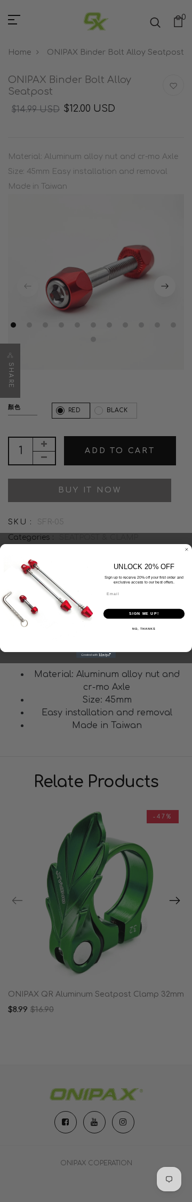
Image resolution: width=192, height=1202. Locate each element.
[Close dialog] (186, 550)
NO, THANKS (144, 628)
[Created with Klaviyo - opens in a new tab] (96, 655)
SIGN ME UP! (144, 614)
